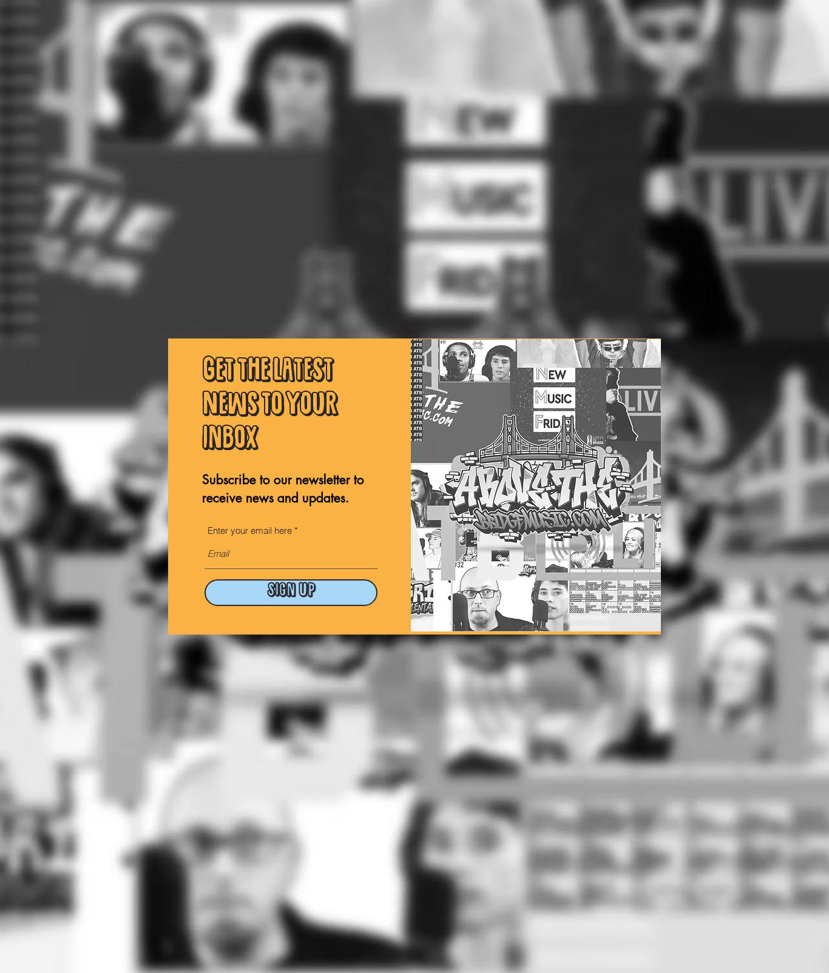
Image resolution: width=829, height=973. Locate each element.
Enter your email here (250, 530)
